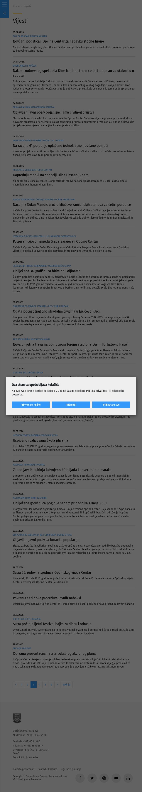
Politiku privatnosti (97, 390)
